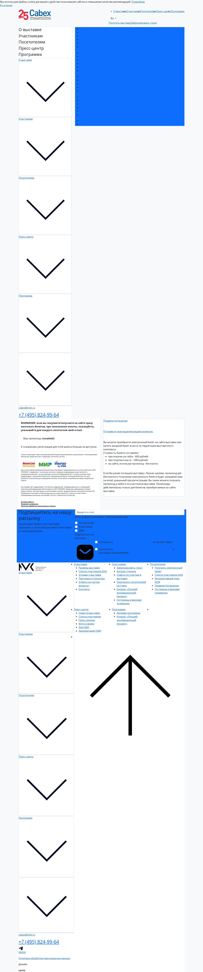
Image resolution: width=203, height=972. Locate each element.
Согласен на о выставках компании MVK (136, 551)
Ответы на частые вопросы (96, 43)
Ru (112, 18)
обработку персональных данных (133, 542)
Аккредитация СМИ (91, 114)
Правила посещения (92, 87)
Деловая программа (91, 120)
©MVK (22, 952)
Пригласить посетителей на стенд (100, 63)
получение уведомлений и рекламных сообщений (142, 549)
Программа (25, 295)
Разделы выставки (90, 29)
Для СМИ (85, 111)
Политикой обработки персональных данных (125, 545)
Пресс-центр (26, 236)
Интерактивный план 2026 (95, 83)
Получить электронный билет (97, 76)
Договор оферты (27, 502)
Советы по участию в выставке (98, 59)
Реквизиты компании (29, 504)
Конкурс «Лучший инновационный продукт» (106, 67)
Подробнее (138, 1)
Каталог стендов (89, 56)
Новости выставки (90, 96)
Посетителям (26, 177)
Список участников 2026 (94, 32)
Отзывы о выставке (91, 36)
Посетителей (86, 522)
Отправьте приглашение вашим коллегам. (128, 431)
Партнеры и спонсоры (93, 39)
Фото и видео (88, 107)
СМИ (81, 530)
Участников (85, 526)
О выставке (25, 60)
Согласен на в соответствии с (136, 543)
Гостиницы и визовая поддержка (99, 70)
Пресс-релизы (88, 104)
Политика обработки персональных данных (38, 506)
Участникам (26, 119)
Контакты (85, 46)
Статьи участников (91, 100)
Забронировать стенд (92, 52)
